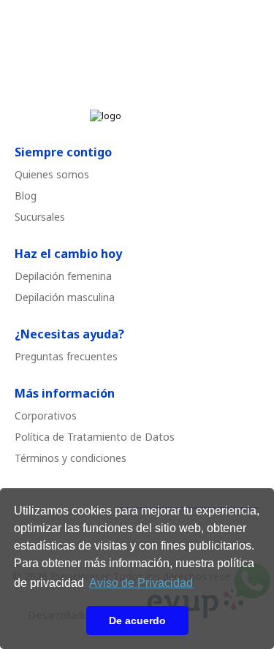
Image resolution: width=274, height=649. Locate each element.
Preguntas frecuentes (66, 356)
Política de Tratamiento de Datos (95, 437)
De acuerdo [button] (137, 620)
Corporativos (46, 415)
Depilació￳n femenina (63, 276)
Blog (26, 195)
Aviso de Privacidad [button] (141, 583)
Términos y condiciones (70, 458)
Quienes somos (52, 174)
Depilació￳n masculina (65, 297)
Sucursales (40, 217)
